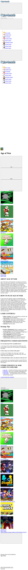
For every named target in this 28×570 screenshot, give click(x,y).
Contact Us (10, 532)
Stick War (5, 370)
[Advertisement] (14, 98)
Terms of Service (22, 532)
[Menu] (11, 8)
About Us (3, 532)
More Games (3, 276)
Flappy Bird (5, 372)
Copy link (3, 568)
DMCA (6, 532)
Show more (3, 387)
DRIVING (7, 377)
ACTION (3, 377)
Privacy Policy (16, 532)
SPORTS (12, 377)
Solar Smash (6, 373)
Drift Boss (5, 371)
